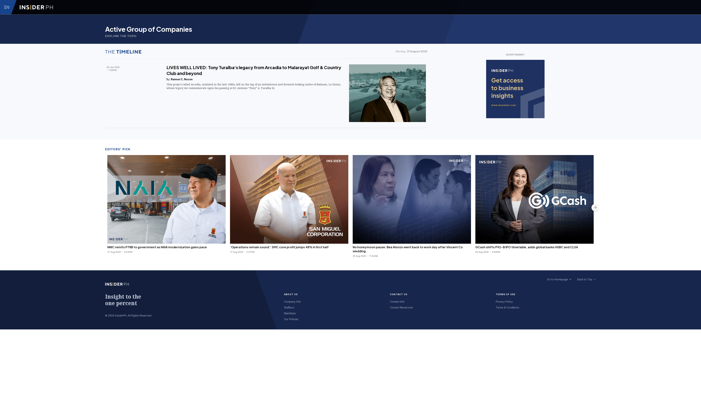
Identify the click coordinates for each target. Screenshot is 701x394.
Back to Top (584, 279)
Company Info (292, 301)
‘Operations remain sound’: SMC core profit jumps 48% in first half (279, 247)
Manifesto (290, 313)
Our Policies (291, 319)
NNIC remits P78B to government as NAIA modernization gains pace (157, 247)
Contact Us (398, 294)
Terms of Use (505, 294)
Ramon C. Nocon (182, 79)
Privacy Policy (504, 301)
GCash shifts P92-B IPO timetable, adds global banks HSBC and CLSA (526, 247)
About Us (291, 294)
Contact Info (397, 301)
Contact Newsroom (401, 307)
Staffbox (289, 307)
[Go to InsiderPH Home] (36, 7)
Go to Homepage (557, 279)
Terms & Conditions (507, 307)
